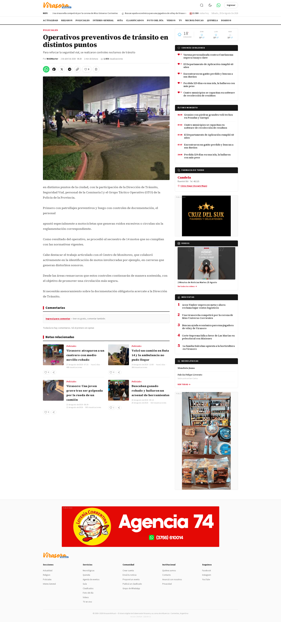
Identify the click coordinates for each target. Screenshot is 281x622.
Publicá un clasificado (132, 583)
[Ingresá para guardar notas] (96, 69)
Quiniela (212, 20)
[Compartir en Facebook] (54, 69)
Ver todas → (184, 384)
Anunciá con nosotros (172, 579)
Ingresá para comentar (58, 318)
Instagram (206, 575)
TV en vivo (87, 601)
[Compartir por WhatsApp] (46, 69)
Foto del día (155, 20)
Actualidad (50, 20)
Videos (171, 20)
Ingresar (231, 5)
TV (180, 20)
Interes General (103, 20)
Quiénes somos (169, 570)
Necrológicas (194, 20)
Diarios (226, 20)
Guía (120, 20)
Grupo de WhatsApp (131, 588)
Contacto (166, 575)
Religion (66, 20)
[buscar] (202, 5)
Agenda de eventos (91, 579)
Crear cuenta (128, 570)
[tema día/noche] (210, 5)
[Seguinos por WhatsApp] (218, 5)
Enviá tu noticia (129, 575)
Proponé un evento (131, 579)
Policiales (83, 20)
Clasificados (135, 20)
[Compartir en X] (62, 69)
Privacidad (167, 583)
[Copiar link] (77, 69)
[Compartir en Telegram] (69, 69)
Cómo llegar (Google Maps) (194, 185)
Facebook (206, 570)
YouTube (206, 579)
